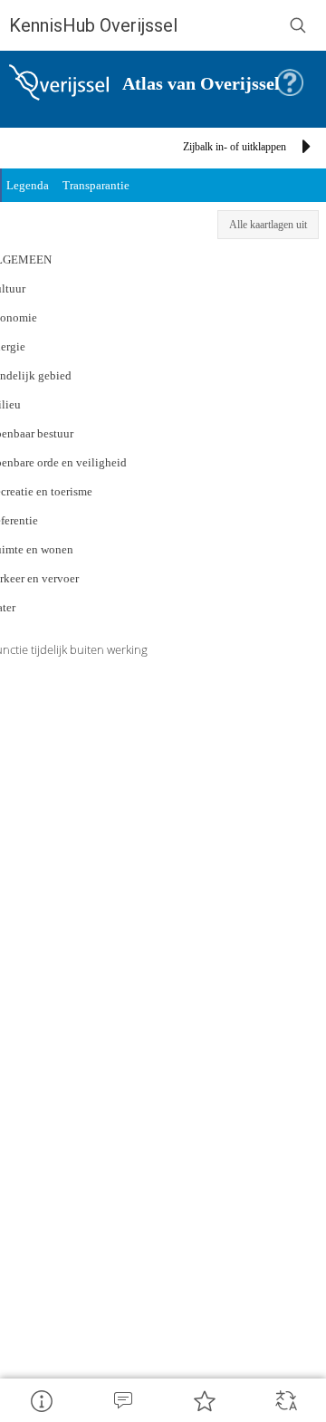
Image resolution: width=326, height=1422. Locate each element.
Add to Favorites (203, 1400)
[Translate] (285, 1400)
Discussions (122, 1400)
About (41, 1400)
